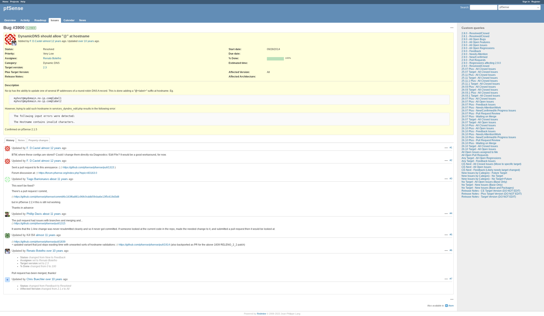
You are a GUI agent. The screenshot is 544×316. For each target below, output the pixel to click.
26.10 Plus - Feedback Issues (479, 131)
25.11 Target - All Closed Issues (480, 77)
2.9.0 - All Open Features (476, 42)
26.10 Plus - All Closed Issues (479, 125)
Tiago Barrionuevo (38, 179)
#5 (451, 234)
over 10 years (86, 41)
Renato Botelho (52, 58)
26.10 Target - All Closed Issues (480, 146)
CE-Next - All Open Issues (476, 167)
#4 (451, 213)
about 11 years (59, 179)
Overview (10, 20)
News (82, 20)
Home (5, 1)
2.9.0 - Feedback (471, 51)
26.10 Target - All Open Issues (479, 149)
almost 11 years (45, 235)
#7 (451, 278)
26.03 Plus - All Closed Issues (479, 86)
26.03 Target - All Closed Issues (480, 89)
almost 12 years (52, 41)
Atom (451, 305)
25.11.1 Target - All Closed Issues (481, 83)
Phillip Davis (34, 213)
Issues (55, 20)
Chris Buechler (36, 279)
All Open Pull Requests (475, 155)
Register (535, 1)
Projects (14, 1)
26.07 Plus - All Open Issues (478, 101)
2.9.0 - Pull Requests (474, 60)
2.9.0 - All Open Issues (474, 45)
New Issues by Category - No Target (482, 175)
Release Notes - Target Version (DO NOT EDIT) (489, 196)
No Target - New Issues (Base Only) (482, 184)
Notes (21, 140)
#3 (451, 178)
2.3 (45, 67)
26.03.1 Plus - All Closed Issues (480, 92)
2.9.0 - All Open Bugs (474, 39)
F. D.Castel (36, 41)
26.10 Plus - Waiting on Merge (479, 143)
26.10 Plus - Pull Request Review (481, 140)
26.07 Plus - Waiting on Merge (479, 116)
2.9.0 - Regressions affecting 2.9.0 (481, 63)
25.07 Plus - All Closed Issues (479, 68)
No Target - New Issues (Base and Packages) (488, 187)
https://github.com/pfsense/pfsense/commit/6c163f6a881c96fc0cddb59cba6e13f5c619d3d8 (66, 196)
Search (464, 7)
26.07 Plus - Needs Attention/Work (481, 107)
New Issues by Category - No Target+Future (487, 178)
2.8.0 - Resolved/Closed (475, 33)
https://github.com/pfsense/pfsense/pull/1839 (39, 241)
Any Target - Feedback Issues (479, 161)
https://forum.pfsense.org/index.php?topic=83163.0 (68, 172)
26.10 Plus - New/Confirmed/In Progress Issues (489, 137)
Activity (25, 20)
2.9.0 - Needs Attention (475, 54)
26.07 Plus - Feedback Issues (479, 104)
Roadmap (40, 20)
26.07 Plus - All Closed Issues (479, 98)
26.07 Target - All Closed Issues (480, 119)
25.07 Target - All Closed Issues (480, 71)
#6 (451, 250)
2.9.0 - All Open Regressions (478, 48)
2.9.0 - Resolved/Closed (475, 66)
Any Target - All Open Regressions (481, 158)
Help (23, 1)
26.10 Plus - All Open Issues (478, 128)
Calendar (69, 20)
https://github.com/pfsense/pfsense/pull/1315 (88, 167)
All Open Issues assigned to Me (480, 152)
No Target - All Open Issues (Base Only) (484, 181)
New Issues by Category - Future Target (484, 172)
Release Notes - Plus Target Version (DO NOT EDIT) (492, 193)
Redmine (261, 313)
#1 (451, 147)
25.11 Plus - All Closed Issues (479, 74)
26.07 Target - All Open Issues (479, 122)
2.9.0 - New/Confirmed (474, 57)
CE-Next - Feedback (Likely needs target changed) (491, 170)
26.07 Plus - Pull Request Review (481, 113)
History (10, 140)
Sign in (526, 1)
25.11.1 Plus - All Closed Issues (480, 80)
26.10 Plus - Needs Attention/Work (481, 134)
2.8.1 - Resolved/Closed (475, 36)
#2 (451, 160)
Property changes (38, 140)
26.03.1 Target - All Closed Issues (481, 95)
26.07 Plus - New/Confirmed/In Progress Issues (489, 110)
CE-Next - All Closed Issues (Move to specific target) (491, 164)
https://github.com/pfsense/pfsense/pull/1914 (144, 244)
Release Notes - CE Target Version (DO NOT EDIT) (491, 190)
